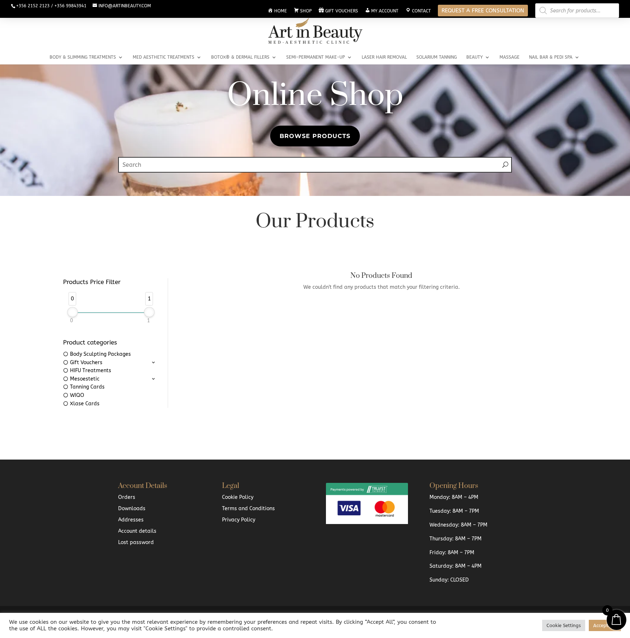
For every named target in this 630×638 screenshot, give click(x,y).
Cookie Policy (237, 497)
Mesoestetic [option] (85, 379)
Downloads (131, 508)
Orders (126, 497)
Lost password (136, 542)
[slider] (72, 312)
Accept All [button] (605, 625)
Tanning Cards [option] (87, 387)
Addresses (131, 520)
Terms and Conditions (248, 508)
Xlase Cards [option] (85, 404)
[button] (110, 363)
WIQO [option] (77, 395)
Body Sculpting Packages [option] (100, 354)
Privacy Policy (238, 520)
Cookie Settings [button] (564, 625)
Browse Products (315, 135)
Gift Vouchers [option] (86, 362)
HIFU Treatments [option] (90, 370)
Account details (137, 531)
